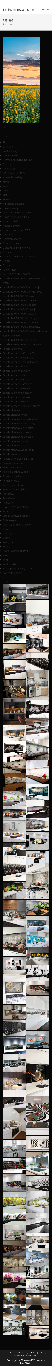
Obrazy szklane (11, 243)
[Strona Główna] (3, 24)
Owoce (7, 261)
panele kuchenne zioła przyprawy (21, 406)
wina (5, 555)
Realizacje (8, 502)
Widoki (6, 546)
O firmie (7, 234)
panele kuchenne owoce (16, 388)
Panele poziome (11, 454)
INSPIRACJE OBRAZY (14, 173)
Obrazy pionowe (12, 239)
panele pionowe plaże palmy (18, 428)
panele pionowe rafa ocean (18, 436)
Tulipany (7, 533)
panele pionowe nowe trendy (19, 423)
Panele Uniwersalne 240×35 (18, 458)
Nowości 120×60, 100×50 (16, 217)
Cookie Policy (10, 151)
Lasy (5, 190)
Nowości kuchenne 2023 (16, 230)
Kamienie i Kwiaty (12, 177)
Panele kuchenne (12, 348)
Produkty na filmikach (15, 485)
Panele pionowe (11, 410)
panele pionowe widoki (15, 445)
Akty (5, 142)
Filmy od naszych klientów (17, 159)
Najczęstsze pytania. (14, 203)
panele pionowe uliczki (15, 441)
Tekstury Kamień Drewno (17, 524)
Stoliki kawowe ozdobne (16, 515)
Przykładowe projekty (15, 489)
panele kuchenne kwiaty (16, 370)
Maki (5, 195)
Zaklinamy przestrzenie (18, 9)
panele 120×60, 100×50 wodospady (22, 344)
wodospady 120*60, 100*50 (18, 568)
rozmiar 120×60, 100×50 (16, 507)
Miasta (6, 199)
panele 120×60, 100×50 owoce (19, 313)
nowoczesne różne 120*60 (17, 212)
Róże (5, 511)
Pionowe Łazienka (13, 463)
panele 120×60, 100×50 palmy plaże (22, 318)
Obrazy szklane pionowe (16, 247)
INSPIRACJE (9, 168)
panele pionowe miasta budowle (21, 419)
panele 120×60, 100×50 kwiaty (19, 300)
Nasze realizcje (11, 208)
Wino (5, 559)
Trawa (6, 529)
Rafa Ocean (9, 498)
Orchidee (8, 252)
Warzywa (8, 542)
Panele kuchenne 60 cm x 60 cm (20, 353)
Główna (7, 164)
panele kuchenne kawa (15, 366)
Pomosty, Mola (11, 480)
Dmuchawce (10, 155)
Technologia (9, 520)
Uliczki (6, 537)
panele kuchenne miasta (16, 379)
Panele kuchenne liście (15, 375)
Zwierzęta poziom (12, 573)
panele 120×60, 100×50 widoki (19, 340)
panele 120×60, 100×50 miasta (19, 304)
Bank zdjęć (9, 146)
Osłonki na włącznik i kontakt (19, 256)
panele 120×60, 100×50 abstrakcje (21, 287)
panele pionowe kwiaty (15, 414)
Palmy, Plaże (10, 269)
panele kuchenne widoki (16, 397)
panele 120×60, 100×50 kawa (18, 296)
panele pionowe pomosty (17, 432)
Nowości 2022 (10, 221)
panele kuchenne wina (15, 401)
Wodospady (9, 564)
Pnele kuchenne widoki (15, 471)
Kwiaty (6, 186)
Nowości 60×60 (11, 225)
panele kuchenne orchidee (17, 384)
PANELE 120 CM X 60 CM (16, 274)
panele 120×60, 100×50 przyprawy (21, 326)
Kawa (6, 181)
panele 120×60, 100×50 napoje (19, 309)
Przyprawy (8, 493)
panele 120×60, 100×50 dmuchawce (22, 291)
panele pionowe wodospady (18, 450)
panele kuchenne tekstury (17, 392)
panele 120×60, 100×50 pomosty (20, 322)
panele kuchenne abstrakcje (18, 357)
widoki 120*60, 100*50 (15, 551)
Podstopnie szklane (13, 476)
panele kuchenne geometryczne (20, 362)
